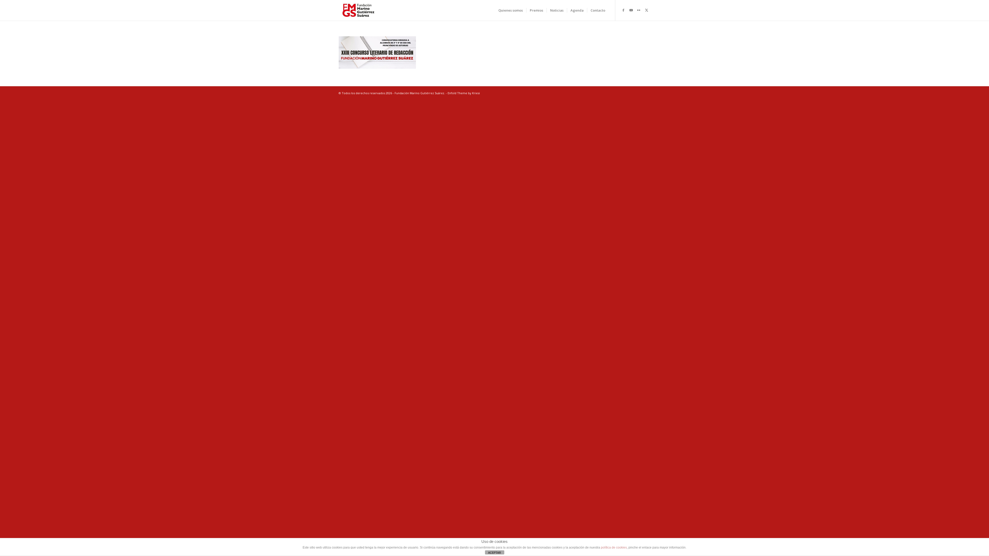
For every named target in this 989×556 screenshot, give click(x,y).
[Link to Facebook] (623, 10)
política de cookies (614, 547)
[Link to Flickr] (639, 10)
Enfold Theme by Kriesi (464, 93)
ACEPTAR (494, 552)
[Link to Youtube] (631, 10)
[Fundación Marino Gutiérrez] (358, 10)
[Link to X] (646, 10)
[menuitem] (510, 10)
